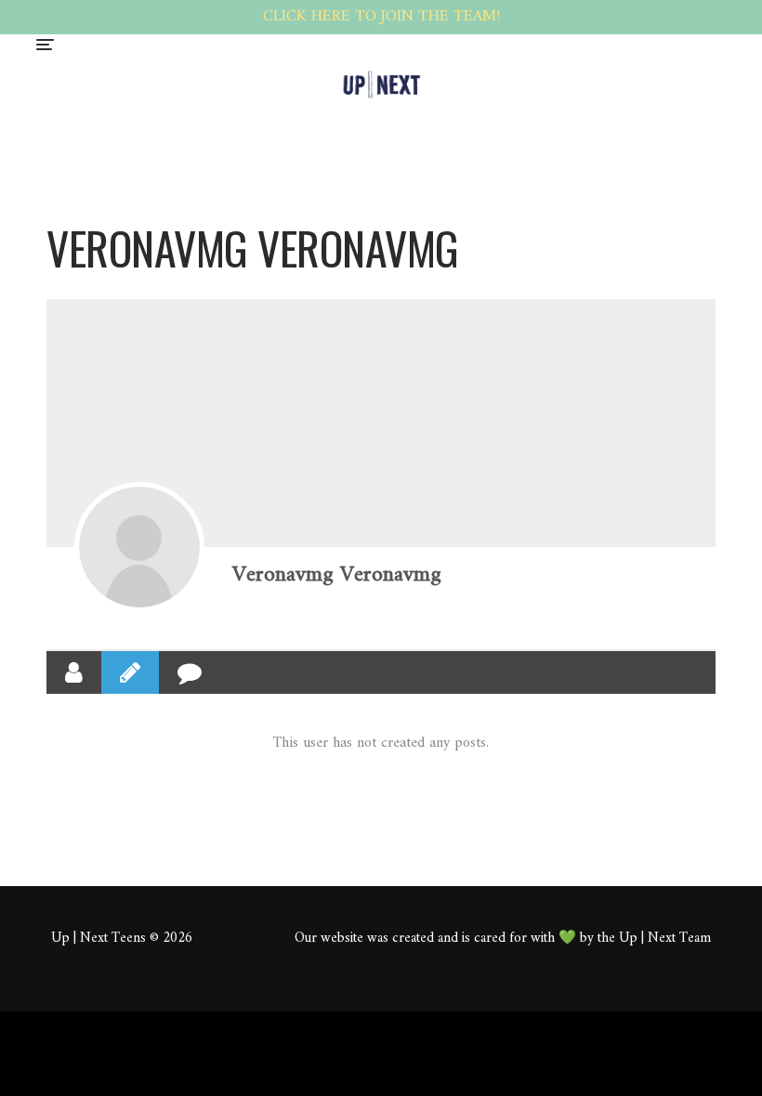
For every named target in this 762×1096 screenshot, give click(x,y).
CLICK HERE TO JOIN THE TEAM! (381, 17)
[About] (73, 672)
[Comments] (189, 672)
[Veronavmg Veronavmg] (139, 547)
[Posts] (130, 672)
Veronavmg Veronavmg (336, 574)
